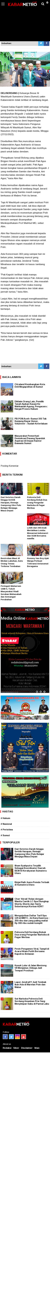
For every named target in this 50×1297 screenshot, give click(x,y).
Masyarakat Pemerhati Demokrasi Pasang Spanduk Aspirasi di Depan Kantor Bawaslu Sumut (30, 439)
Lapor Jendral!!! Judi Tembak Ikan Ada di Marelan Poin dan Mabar (30, 984)
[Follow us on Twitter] (11, 1036)
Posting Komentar (9, 466)
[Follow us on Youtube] (23, 1036)
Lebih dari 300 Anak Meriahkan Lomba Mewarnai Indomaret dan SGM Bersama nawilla (37, 533)
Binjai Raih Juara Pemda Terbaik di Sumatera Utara (32, 883)
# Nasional (6, 824)
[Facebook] (46, 43)
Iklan (36, 1048)
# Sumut (5, 835)
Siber (16, 1048)
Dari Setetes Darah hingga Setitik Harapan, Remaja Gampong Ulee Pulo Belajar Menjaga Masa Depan (29, 853)
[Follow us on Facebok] (5, 1036)
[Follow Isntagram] (17, 1036)
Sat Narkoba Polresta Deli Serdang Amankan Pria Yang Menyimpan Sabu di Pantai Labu (32, 1001)
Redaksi (7, 1048)
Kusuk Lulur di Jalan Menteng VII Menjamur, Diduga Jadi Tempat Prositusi (31, 968)
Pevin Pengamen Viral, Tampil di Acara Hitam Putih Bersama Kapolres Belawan (32, 951)
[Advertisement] (25, 20)
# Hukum (5, 818)
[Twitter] (41, 43)
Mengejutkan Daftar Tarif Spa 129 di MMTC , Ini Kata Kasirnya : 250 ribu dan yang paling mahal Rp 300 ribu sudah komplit (32, 919)
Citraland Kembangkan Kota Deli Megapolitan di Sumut (30, 385)
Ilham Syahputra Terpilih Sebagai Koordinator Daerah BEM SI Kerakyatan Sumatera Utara (31, 869)
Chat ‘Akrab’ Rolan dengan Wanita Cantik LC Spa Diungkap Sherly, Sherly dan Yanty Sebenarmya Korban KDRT (32, 903)
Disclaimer (26, 1048)
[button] (47, 1)
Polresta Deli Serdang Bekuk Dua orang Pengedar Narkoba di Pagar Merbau (37, 502)
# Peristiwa (7, 829)
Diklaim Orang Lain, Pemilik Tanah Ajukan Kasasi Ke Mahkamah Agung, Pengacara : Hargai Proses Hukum (31, 405)
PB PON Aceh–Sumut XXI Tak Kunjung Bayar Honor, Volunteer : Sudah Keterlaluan (31, 421)
